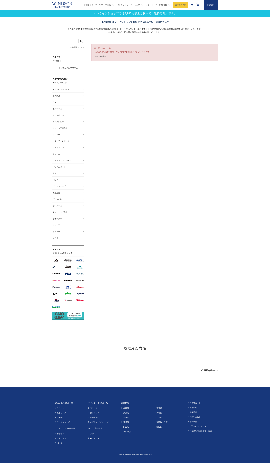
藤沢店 (159, 408)
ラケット (60, 408)
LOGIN (211, 5)
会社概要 (193, 421)
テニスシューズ (63, 422)
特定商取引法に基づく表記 (201, 430)
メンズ (93, 433)
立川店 (159, 417)
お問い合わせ (195, 416)
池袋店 (126, 422)
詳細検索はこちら (77, 47)
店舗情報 (125, 402)
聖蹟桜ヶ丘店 (162, 422)
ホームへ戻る (100, 56)
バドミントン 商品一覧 (98, 402)
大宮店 (159, 412)
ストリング (61, 412)
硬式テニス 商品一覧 (64, 402)
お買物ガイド (195, 402)
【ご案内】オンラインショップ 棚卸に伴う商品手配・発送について (135, 21)
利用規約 (193, 407)
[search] (81, 41)
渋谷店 (126, 417)
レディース (94, 438)
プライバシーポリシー (199, 426)
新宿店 (126, 412)
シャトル (93, 417)
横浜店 (126, 408)
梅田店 (159, 426)
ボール (59, 417)
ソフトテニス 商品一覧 (65, 428)
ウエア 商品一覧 (95, 428)
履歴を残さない (211, 370)
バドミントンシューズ (99, 422)
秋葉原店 (127, 431)
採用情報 (193, 412)
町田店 (126, 426)
